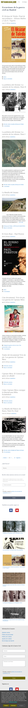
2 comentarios (7, 126)
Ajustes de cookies (7, 638)
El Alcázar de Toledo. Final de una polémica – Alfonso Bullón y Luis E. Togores (14, 18)
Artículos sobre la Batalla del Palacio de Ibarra (14, 450)
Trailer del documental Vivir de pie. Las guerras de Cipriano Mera (14, 357)
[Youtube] (17, 510)
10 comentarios (7, 452)
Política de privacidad (7, 634)
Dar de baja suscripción (8, 640)
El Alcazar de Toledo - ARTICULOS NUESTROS (14, 226)
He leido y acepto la (12, 492)
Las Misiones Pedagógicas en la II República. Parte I (12, 602)
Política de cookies (7, 636)
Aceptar (6, 705)
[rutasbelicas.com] (8, 2)
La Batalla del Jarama (10, 192)
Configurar (21, 705)
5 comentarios (7, 291)
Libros (5, 77)
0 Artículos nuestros (8, 365)
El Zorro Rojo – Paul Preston (13, 234)
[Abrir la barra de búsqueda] (19, 2)
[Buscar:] (14, 468)
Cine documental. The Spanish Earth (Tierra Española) (13, 550)
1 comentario (6, 186)
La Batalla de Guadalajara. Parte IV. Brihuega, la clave (13, 533)
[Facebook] (11, 510)
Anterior (4, 457)
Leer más (21, 222)
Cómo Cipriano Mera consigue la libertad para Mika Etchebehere (13, 392)
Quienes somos (6, 632)
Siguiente (19, 457)
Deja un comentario (8, 78)
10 (15, 457)
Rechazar (13, 705)
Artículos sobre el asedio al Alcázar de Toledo (14, 124)
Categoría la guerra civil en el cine (11, 345)
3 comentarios (7, 349)
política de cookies (13, 701)
